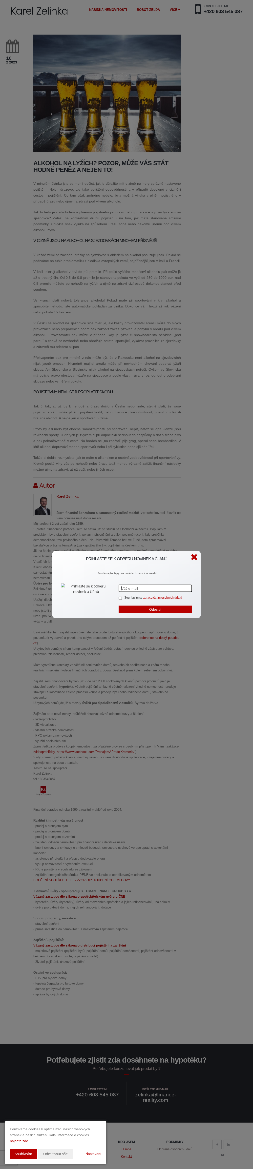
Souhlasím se (133, 597)
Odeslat (155, 609)
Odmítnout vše (55, 1153)
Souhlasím (23, 1153)
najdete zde (19, 1141)
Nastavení (93, 1154)
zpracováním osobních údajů (162, 597)
